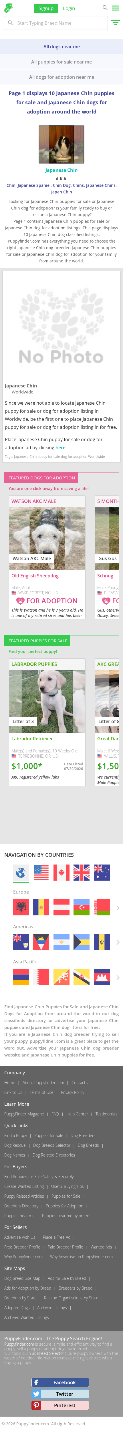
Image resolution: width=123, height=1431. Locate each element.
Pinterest (65, 1405)
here (60, 447)
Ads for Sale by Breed (67, 1278)
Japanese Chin (21, 386)
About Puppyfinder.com (43, 1082)
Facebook (64, 1382)
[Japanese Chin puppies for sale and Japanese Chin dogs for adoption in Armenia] (21, 977)
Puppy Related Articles (24, 1196)
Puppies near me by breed (65, 1215)
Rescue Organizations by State (71, 1298)
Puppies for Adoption (64, 1206)
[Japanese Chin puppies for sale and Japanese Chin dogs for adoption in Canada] (61, 873)
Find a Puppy (15, 1135)
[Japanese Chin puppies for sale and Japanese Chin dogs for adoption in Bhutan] (61, 977)
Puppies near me (19, 1215)
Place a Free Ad (56, 1237)
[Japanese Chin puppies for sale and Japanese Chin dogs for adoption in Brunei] (82, 977)
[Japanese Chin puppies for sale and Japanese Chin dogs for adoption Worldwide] (21, 873)
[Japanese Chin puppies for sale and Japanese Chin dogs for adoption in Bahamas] (82, 942)
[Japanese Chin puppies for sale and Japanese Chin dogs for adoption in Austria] (61, 907)
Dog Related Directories (54, 1155)
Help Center (77, 1114)
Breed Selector (50, 1353)
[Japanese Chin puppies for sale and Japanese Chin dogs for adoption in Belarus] (102, 907)
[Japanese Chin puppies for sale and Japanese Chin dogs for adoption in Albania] (21, 907)
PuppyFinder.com (23, 1338)
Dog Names (14, 1155)
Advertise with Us (19, 1237)
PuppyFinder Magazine (24, 1114)
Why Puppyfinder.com (23, 1256)
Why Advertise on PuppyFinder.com (81, 1256)
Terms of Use (41, 1092)
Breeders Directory (21, 1206)
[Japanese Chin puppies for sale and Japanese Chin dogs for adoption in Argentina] (61, 942)
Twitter (64, 1393)
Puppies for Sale (48, 1135)
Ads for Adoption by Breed (27, 1288)
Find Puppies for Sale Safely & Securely (39, 1176)
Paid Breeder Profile (65, 1247)
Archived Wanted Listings (26, 1317)
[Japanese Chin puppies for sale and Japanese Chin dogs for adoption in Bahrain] (41, 977)
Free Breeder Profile (22, 1247)
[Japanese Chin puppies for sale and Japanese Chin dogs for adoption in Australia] (102, 873)
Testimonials (107, 1114)
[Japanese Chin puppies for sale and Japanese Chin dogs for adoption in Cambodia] (102, 977)
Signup (46, 8)
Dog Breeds (88, 1145)
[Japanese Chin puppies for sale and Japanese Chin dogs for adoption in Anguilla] (21, 942)
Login (69, 8)
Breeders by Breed (75, 1288)
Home (9, 1082)
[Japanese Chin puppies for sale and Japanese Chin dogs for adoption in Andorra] (41, 907)
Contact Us (82, 1082)
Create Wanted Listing (24, 1186)
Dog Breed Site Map (22, 1278)
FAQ (55, 1114)
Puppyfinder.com (19, 1344)
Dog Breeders (83, 1135)
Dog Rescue (15, 1145)
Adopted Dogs (17, 1307)
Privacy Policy (72, 1092)
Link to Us (13, 1092)
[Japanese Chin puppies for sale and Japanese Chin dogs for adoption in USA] (41, 873)
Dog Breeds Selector (51, 1145)
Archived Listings (52, 1307)
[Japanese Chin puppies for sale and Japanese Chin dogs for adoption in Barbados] (102, 942)
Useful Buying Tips (67, 1186)
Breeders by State (20, 1298)
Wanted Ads (101, 1247)
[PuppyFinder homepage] (8, 8)
